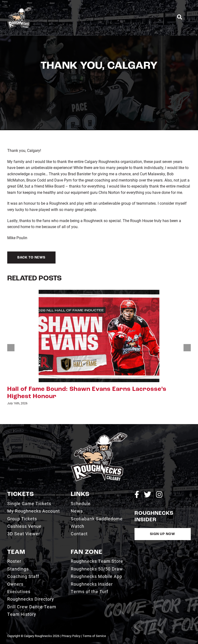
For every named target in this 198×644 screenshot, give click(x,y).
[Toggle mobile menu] (189, 17)
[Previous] (10, 347)
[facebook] (136, 494)
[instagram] (159, 494)
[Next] (187, 347)
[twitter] (147, 494)
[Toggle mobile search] (179, 17)
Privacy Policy (71, 636)
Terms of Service (94, 636)
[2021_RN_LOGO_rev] (99, 434)
